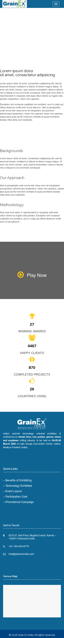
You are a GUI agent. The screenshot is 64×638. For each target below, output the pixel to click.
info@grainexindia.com (21, 554)
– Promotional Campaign (18, 502)
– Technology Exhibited (17, 485)
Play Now (37, 275)
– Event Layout (12, 491)
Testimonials (41, 28)
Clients (55, 28)
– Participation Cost (15, 496)
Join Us (27, 28)
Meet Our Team (13, 28)
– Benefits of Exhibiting (17, 480)
